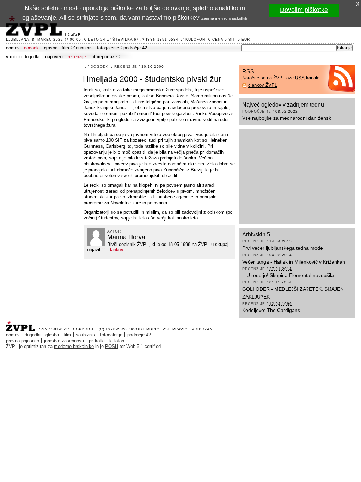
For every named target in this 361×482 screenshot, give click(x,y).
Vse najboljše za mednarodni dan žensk (286, 118)
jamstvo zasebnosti (64, 340)
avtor (114, 231)
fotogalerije (108, 47)
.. (85, 66)
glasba (50, 47)
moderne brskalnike (74, 346)
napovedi (54, 56)
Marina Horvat (127, 237)
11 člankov (112, 249)
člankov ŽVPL (262, 85)
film (65, 47)
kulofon (116, 340)
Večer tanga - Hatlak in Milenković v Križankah (293, 262)
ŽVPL (22, 324)
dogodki (32, 47)
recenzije (77, 56)
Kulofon (195, 39)
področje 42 (135, 47)
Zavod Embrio (144, 329)
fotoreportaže (103, 56)
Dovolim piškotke (304, 9)
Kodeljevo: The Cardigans (271, 310)
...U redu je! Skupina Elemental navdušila (288, 275)
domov (13, 47)
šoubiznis (83, 47)
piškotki (97, 340)
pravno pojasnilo (22, 340)
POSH (111, 346)
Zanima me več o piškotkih (224, 18)
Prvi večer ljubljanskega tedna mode (282, 248)
